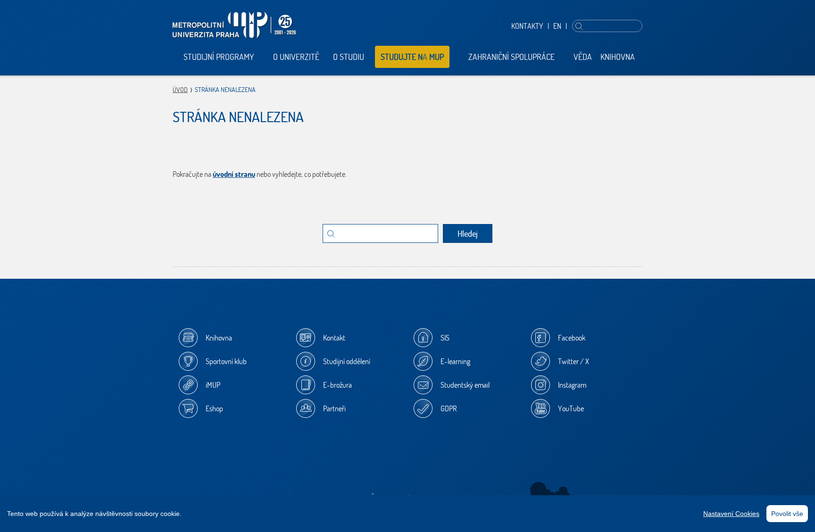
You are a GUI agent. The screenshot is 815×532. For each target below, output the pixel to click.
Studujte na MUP (412, 56)
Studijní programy (218, 56)
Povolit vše (787, 513)
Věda (583, 56)
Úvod (180, 89)
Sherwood (550, 492)
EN (557, 26)
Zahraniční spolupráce (511, 56)
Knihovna (617, 56)
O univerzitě (296, 56)
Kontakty (527, 26)
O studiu (348, 56)
